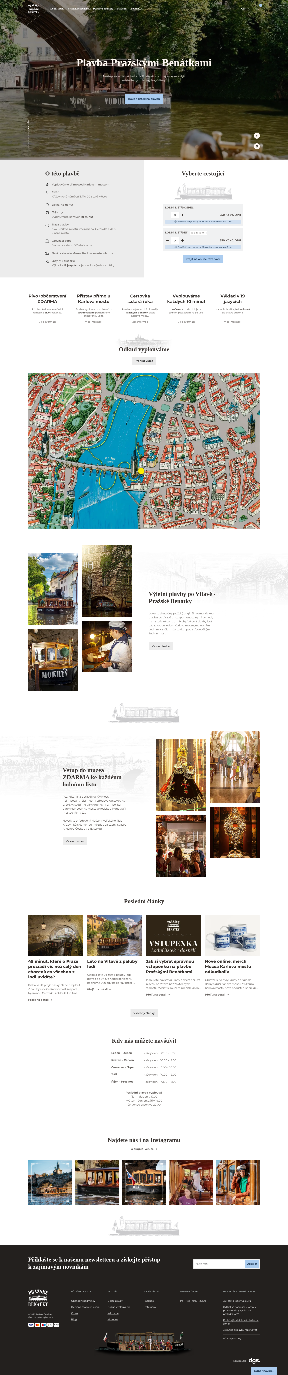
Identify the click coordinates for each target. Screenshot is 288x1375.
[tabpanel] (198, 1301)
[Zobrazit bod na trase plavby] (141, 471)
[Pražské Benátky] (33, 8)
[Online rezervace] (258, 8)
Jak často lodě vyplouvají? (238, 1300)
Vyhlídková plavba (78, 8)
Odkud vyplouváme (119, 1307)
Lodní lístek (57, 8)
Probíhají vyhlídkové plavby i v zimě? (240, 1322)
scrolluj (28, 123)
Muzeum (122, 8)
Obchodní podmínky (83, 1300)
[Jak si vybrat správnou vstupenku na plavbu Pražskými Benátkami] (173, 935)
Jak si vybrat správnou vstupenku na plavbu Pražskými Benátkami (170, 966)
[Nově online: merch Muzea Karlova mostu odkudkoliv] (232, 935)
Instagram (150, 1307)
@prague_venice (142, 1149)
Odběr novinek (264, 1371)
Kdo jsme (113, 1313)
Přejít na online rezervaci (203, 259)
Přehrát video (144, 360)
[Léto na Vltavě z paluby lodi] (114, 935)
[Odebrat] (167, 214)
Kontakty (136, 8)
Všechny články (144, 1013)
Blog (74, 1319)
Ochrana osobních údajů (85, 1307)
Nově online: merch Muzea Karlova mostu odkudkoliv (228, 966)
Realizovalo (240, 1360)
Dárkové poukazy (103, 8)
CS (243, 8)
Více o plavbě (161, 646)
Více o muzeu (75, 841)
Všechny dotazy (232, 1338)
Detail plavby (115, 1300)
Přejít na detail (38, 999)
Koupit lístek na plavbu (144, 98)
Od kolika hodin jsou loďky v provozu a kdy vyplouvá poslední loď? (239, 1311)
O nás (74, 1313)
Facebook (149, 1300)
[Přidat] (182, 214)
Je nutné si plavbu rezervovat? (240, 1329)
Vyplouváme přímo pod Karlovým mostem (81, 184)
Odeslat (252, 1263)
